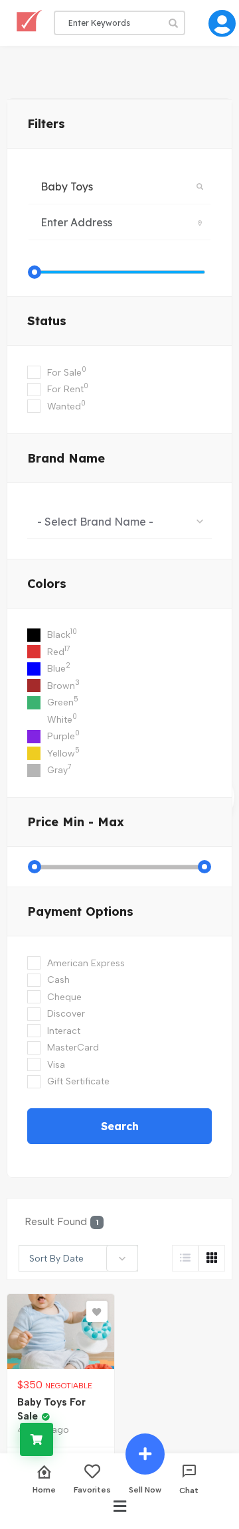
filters (46, 123)
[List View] (185, 1258)
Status (46, 320)
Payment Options (80, 911)
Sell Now (145, 1489)
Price (75, 822)
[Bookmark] (97, 1311)
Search (120, 1126)
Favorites (92, 1489)
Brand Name (66, 458)
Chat (189, 1490)
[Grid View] (212, 1258)
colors (46, 583)
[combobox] (119, 521)
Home (44, 1489)
